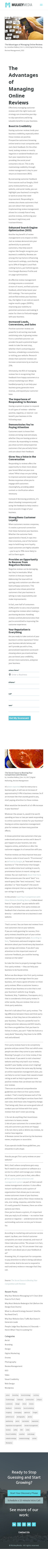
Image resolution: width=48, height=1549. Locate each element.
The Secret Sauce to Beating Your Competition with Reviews (18, 773)
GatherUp (18, 1408)
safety (15, 1430)
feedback (9, 1408)
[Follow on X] (19, 1524)
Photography (10, 1362)
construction (30, 1399)
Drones (8, 1357)
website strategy (24, 1438)
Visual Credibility (12, 1379)
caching (36, 1395)
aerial (7, 1395)
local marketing (29, 1408)
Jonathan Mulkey (13, 47)
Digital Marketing (36, 47)
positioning (9, 1421)
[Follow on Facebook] (34, 1524)
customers (9, 1404)
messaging (17, 1412)
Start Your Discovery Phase (24, 1493)
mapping (8, 1412)
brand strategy (25, 1395)
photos (30, 1417)
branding (15, 1395)
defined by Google (14, 861)
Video (7, 1375)
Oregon (35, 1412)
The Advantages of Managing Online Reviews (23, 44)
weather (21, 1434)
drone (24, 1404)
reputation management (14, 1425)
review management (31, 1425)
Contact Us (24, 1532)
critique (39, 1399)
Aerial (7, 1340)
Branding (9, 1344)
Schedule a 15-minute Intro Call (24, 1500)
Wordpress (9, 1388)
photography (21, 1417)
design (17, 1404)
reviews (8, 1430)
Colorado (20, 1399)
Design (8, 1349)
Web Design (10, 1383)
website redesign (11, 1438)
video (27, 1430)
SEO (22, 50)
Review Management (12, 50)
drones (31, 1404)
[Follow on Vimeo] (29, 1524)
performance (10, 1417)
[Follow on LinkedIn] (14, 1524)
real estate (25, 1421)
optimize (27, 1412)
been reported (14, 786)
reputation (35, 1421)
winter (34, 1438)
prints (17, 1421)
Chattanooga (10, 1399)
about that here (34, 875)
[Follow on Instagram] (24, 1524)
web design (30, 1434)
